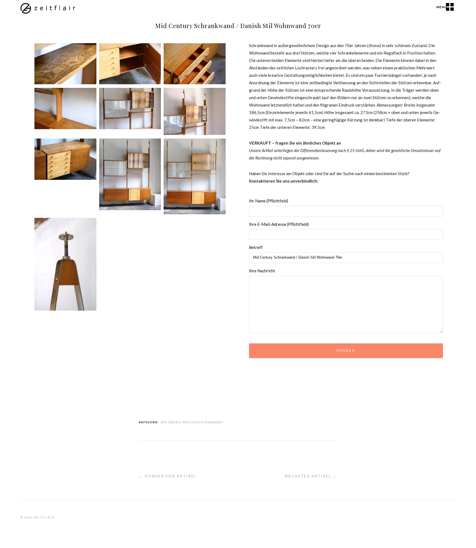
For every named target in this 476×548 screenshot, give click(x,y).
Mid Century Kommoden (203, 422)
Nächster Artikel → (311, 476)
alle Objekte (171, 422)
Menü (441, 7)
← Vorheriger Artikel (168, 476)
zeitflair (44, 517)
